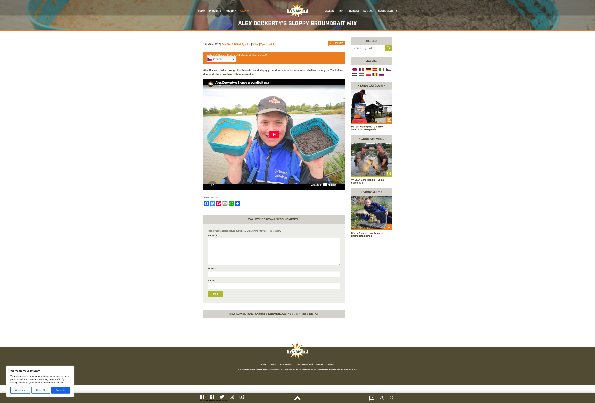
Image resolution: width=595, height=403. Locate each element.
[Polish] (368, 74)
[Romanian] (374, 74)
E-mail (211, 280)
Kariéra (273, 365)
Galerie (329, 11)
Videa (255, 44)
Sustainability (387, 11)
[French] (361, 70)
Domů (201, 11)
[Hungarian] (361, 74)
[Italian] (381, 70)
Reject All (40, 390)
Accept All (60, 390)
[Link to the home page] (297, 10)
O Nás (263, 365)
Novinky (231, 11)
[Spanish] (374, 70)
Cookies (319, 365)
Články (244, 11)
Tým (341, 11)
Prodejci (353, 11)
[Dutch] (354, 74)
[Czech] (388, 70)
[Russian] (381, 74)
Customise (20, 390)
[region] (40, 381)
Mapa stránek (286, 365)
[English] (354, 70)
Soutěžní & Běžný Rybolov (236, 44)
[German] (368, 70)
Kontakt (368, 11)
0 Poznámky (336, 43)
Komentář (213, 235)
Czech (217, 59)
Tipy (262, 44)
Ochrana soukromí (304, 365)
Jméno (212, 268)
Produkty (215, 11)
